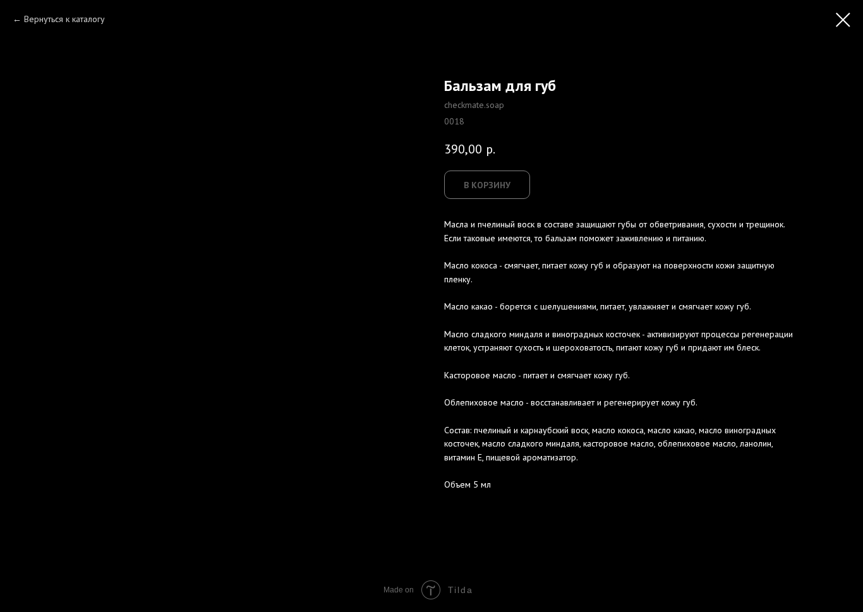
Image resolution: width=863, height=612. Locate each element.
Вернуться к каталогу (64, 19)
